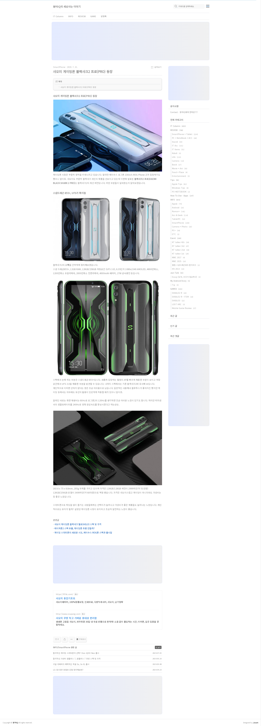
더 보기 (158, 647)
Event (175, 238)
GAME (93, 16)
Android (178, 207)
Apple (177, 203)
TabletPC (178, 219)
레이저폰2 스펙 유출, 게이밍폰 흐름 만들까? (74, 528)
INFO (70, 16)
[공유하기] (64, 639)
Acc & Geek (180, 215)
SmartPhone (59, 67)
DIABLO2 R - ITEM (182, 296)
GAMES (176, 288)
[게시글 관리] (71, 639)
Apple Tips (179, 184)
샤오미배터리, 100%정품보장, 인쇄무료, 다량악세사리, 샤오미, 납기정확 (89, 601)
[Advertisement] (130, 41)
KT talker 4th (180, 242)
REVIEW (82, 16)
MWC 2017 (178, 257)
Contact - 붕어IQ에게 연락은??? (184, 112)
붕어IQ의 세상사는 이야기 (67, 6)
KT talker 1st (180, 253)
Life (176, 157)
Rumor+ (178, 211)
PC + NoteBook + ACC (184, 138)
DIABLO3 (178, 300)
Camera (178, 160)
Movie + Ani (179, 168)
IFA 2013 (178, 268)
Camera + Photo (182, 226)
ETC (175, 234)
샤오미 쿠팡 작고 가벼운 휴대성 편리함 (76, 618)
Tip (175, 284)
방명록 (104, 16)
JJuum (255, 722)
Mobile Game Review (184, 308)
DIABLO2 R (179, 293)
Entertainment (181, 176)
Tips (174, 180)
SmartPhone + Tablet (185, 134)
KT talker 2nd (180, 249)
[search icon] (175, 6)
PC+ (176, 230)
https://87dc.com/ (64, 594)
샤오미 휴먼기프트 (65, 598)
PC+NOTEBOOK (181, 191)
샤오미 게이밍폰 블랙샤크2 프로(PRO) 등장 (78, 87)
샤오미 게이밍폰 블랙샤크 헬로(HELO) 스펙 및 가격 (77, 524)
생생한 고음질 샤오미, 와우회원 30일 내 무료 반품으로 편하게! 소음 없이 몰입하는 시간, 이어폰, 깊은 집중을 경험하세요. (107, 623)
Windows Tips (180, 187)
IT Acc (177, 145)
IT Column (58, 16)
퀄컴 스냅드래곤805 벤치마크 (186, 265)
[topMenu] (207, 5)
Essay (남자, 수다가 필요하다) (186, 276)
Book (176, 164)
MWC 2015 (179, 261)
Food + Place (179, 172)
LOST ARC (178, 304)
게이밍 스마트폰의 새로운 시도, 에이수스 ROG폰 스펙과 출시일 (83, 532)
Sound (177, 141)
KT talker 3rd (180, 246)
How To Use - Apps (182, 195)
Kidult (176, 153)
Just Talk (176, 272)
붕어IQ (15, 722)
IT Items (178, 149)
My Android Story (180, 280)
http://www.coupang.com (68, 614)
